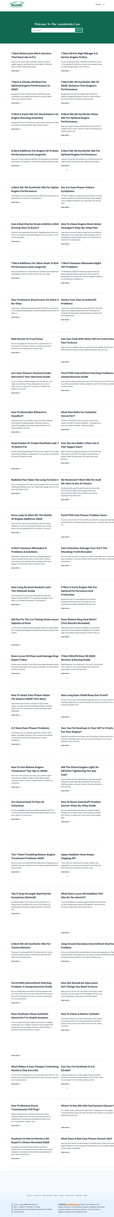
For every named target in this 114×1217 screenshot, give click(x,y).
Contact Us (37, 1195)
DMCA (85, 1195)
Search (78, 30)
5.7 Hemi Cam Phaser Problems (30, 728)
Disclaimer (78, 1195)
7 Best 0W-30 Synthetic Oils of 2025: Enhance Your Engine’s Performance (80, 85)
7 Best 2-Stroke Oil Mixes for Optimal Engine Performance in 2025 (30, 85)
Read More (16, 71)
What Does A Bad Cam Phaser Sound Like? (86, 1138)
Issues (98, 4)
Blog (55, 1195)
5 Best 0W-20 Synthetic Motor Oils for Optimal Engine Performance (79, 118)
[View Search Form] (103, 4)
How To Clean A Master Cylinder (80, 1013)
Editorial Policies (48, 1195)
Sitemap (61, 1195)
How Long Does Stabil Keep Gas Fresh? (84, 695)
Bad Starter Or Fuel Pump (27, 338)
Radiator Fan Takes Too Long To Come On (36, 479)
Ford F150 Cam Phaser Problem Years (84, 515)
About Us (30, 1195)
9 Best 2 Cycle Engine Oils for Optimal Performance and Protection (79, 591)
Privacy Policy (69, 1195)
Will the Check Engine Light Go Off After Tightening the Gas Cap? (80, 771)
